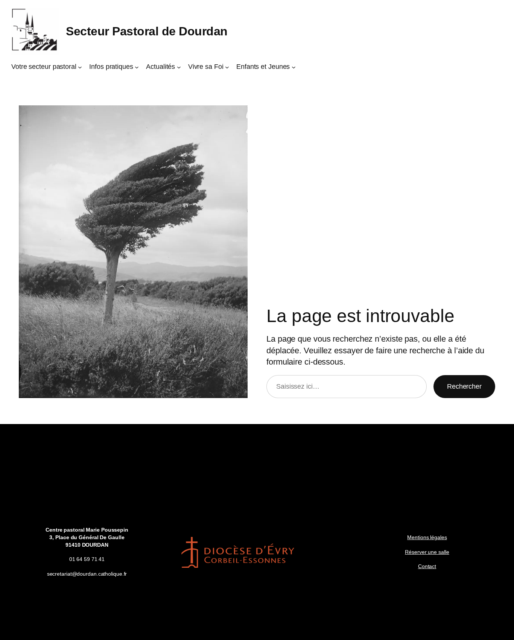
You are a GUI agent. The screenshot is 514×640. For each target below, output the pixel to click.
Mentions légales (427, 537)
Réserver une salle (427, 552)
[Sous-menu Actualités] (179, 67)
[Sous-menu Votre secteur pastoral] (80, 67)
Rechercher (464, 386)
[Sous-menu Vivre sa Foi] (227, 67)
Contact (427, 566)
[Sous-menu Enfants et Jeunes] (294, 67)
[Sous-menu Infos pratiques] (137, 67)
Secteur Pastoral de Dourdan (147, 31)
